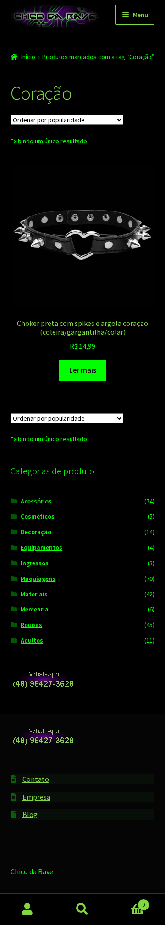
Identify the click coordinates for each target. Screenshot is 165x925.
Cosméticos (38, 516)
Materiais (34, 594)
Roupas (31, 625)
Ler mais (82, 369)
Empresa (36, 796)
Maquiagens (38, 578)
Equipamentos (41, 547)
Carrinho (127, 901)
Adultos (32, 640)
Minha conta (27, 909)
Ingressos (35, 563)
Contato (35, 779)
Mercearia (35, 609)
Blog (30, 814)
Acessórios (36, 501)
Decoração (36, 532)
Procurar (82, 909)
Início (28, 57)
